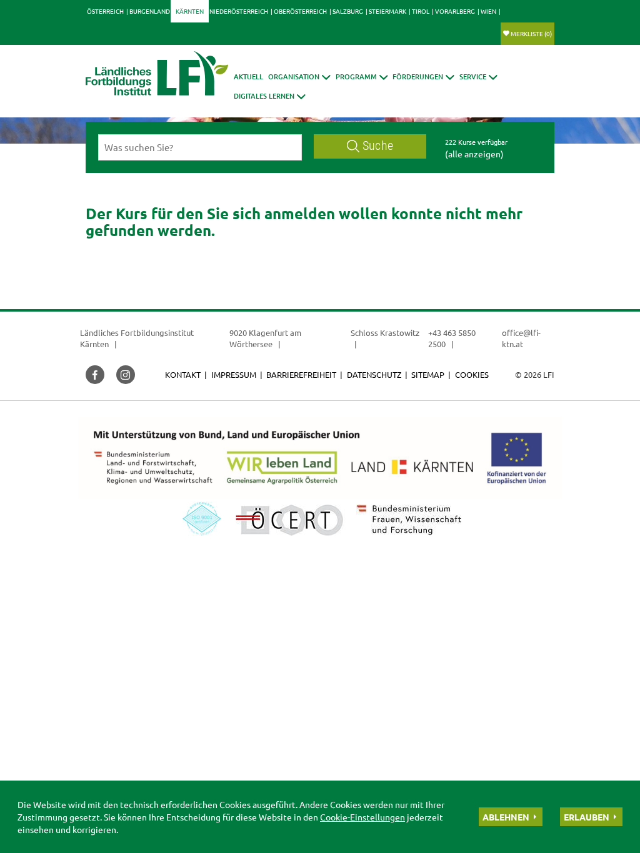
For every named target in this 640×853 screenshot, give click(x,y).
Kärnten (190, 11)
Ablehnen (505, 816)
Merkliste (531, 33)
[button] (299, 76)
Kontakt (183, 374)
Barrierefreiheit (301, 374)
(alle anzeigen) (474, 153)
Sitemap (427, 374)
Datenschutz (374, 374)
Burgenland (149, 11)
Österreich (105, 11)
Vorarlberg (455, 11)
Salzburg (347, 11)
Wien (488, 11)
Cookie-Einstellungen (362, 816)
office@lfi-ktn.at (521, 338)
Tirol (420, 11)
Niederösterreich (238, 11)
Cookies (472, 374)
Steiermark (387, 11)
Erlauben (586, 816)
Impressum (233, 374)
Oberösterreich (300, 11)
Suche (377, 146)
